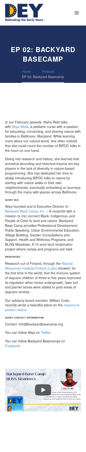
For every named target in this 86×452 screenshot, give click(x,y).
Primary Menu (76, 12)
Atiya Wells (20, 126)
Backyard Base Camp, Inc (24, 211)
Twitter (46, 332)
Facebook (12, 345)
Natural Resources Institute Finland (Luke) (39, 266)
